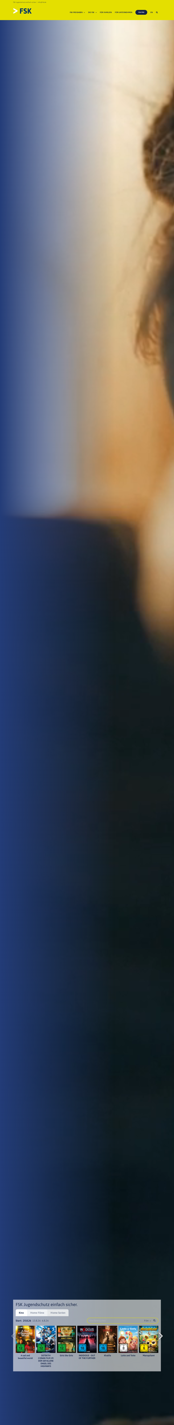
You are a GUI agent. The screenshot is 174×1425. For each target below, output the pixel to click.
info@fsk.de (42, 2)
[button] (157, 12)
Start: (19, 1320)
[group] (25, 1343)
